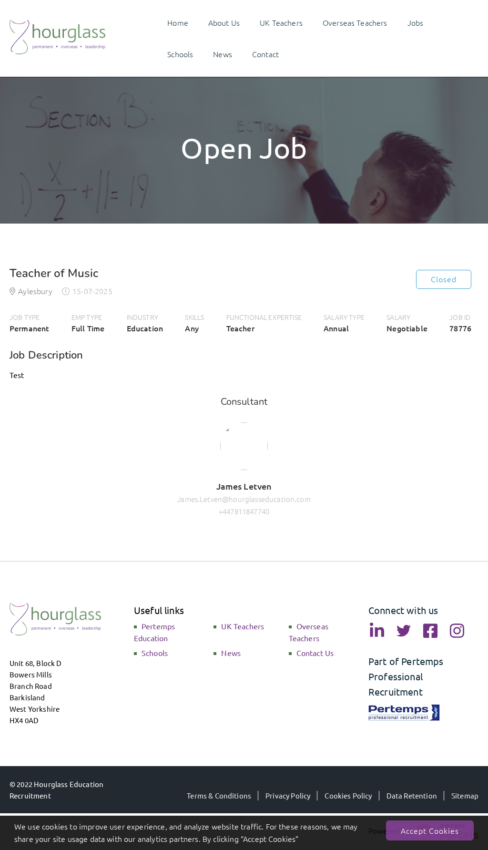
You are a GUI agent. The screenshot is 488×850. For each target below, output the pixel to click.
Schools (155, 652)
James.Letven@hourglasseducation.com (244, 499)
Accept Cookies (430, 830)
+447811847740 (244, 511)
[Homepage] (58, 51)
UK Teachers (242, 626)
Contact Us (315, 652)
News (231, 652)
